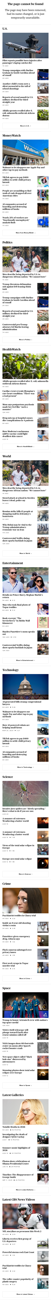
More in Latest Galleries (25, 1190)
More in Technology (24, 767)
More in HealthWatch (25, 447)
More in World (25, 553)
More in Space (24, 1085)
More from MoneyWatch (25, 233)
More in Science (25, 874)
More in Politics (24, 340)
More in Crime (24, 979)
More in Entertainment (24, 660)
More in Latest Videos (25, 1294)
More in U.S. (24, 126)
